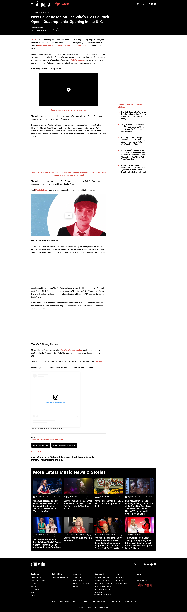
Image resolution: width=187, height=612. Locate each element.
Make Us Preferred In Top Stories (63, 445)
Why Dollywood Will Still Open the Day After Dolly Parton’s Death (108, 503)
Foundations (120, 577)
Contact (76, 601)
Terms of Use (116, 601)
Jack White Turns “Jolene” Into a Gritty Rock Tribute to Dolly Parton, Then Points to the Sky (62, 458)
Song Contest (77, 577)
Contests (95, 4)
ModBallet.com (41, 190)
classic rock (35, 439)
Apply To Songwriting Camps (103, 583)
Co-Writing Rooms (121, 583)
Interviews (34, 583)
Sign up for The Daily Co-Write (61, 577)
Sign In (86, 601)
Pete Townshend (78, 60)
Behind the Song (36, 577)
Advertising (64, 601)
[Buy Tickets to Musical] (68, 110)
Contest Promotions (79, 586)
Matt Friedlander (38, 27)
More (139, 574)
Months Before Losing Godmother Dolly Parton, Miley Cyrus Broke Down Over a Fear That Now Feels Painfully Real (133, 168)
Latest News (85, 4)
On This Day (35, 589)
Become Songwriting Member (103, 586)
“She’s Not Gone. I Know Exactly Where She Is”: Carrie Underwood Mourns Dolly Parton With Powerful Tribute (47, 543)
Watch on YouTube (143, 580)
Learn (117, 4)
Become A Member (99, 601)
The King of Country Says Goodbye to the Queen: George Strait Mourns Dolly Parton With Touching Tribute (133, 141)
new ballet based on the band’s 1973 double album (64, 45)
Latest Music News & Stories (41, 12)
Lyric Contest (77, 580)
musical (71, 350)
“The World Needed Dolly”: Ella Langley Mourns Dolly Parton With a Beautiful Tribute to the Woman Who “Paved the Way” (45, 506)
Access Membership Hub (102, 589)
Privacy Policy (130, 601)
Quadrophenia (54, 439)
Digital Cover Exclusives (38, 580)
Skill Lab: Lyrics (120, 580)
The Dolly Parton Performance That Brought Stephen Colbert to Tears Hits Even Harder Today (133, 115)
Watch (123, 4)
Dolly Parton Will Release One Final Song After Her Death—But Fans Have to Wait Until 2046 (78, 505)
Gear (32, 592)
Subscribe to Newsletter (102, 580)
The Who (35, 40)
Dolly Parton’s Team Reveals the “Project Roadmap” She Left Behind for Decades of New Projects (132, 128)
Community (104, 4)
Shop (112, 4)
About (53, 601)
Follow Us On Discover (40, 445)
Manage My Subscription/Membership (102, 593)
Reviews (33, 595)
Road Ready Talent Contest (82, 583)
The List (33, 586)
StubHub (98, 362)
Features (76, 4)
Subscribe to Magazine (101, 577)
